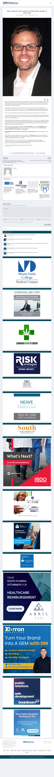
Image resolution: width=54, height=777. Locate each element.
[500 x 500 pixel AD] (27, 303)
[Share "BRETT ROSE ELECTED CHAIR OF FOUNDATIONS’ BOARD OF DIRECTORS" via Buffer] (26, 153)
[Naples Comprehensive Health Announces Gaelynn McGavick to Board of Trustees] (5, 253)
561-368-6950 (48, 741)
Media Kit (19, 750)
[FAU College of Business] (27, 384)
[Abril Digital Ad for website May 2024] (27, 596)
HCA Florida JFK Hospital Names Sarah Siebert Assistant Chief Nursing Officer (21, 234)
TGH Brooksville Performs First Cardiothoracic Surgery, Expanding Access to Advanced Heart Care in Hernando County (27, 244)
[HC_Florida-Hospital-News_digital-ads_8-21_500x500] (27, 462)
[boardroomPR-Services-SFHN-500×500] (27, 691)
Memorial (6, 109)
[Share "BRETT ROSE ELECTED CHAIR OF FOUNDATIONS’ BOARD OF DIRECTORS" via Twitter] (15, 153)
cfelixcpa (21, 15)
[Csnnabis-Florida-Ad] (27, 335)
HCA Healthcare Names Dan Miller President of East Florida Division (19, 239)
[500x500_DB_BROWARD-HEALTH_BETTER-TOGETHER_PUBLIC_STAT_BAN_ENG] (27, 723)
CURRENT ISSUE (13, 750)
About (8, 750)
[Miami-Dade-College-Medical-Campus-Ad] (27, 272)
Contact (27, 752)
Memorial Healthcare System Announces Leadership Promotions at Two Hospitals (22, 248)
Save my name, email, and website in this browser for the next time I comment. (17, 222)
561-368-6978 (48, 742)
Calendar (35, 750)
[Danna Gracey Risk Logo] (27, 363)
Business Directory (42, 750)
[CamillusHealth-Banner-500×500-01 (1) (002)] (27, 504)
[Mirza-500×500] (27, 536)
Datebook (30, 750)
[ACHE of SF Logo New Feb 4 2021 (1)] (27, 561)
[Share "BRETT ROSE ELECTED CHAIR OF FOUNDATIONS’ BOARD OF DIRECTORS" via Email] (30, 153)
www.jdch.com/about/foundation (10, 141)
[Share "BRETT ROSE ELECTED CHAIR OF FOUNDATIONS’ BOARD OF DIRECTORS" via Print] (32, 153)
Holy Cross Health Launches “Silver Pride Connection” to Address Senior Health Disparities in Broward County (21, 191)
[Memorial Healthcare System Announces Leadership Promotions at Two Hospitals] (5, 248)
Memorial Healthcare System (36, 104)
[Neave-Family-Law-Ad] (27, 407)
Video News (24, 750)
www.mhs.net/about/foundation (19, 140)
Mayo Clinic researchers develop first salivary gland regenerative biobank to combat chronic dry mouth (44, 196)
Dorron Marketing (41, 756)
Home (4, 750)
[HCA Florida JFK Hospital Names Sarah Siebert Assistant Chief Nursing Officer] (5, 235)
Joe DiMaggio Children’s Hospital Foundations (17, 109)
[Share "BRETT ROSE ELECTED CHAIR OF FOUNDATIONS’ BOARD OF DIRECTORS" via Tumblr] (19, 153)
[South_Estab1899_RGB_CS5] (27, 429)
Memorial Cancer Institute (34, 120)
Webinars (49, 750)
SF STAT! (30, 15)
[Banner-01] (27, 649)
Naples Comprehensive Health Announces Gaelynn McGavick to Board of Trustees (22, 252)
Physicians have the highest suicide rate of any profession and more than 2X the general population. (33, 190)
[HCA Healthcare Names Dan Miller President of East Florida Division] (5, 239)
